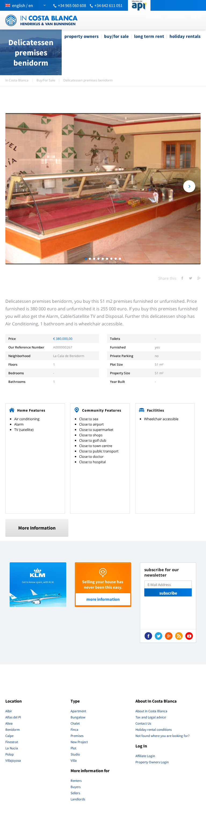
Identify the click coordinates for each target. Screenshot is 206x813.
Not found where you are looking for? (162, 735)
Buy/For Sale (116, 36)
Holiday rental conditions (153, 729)
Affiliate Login (145, 756)
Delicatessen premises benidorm (88, 80)
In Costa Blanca (16, 80)
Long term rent (149, 36)
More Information (37, 528)
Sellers (75, 793)
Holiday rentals (185, 36)
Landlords (78, 799)
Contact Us (176, 16)
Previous (17, 186)
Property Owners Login (152, 762)
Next (189, 186)
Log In (196, 16)
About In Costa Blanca (151, 711)
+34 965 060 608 (72, 5)
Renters (76, 780)
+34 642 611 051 (108, 5)
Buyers (75, 787)
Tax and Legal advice (150, 717)
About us (153, 16)
